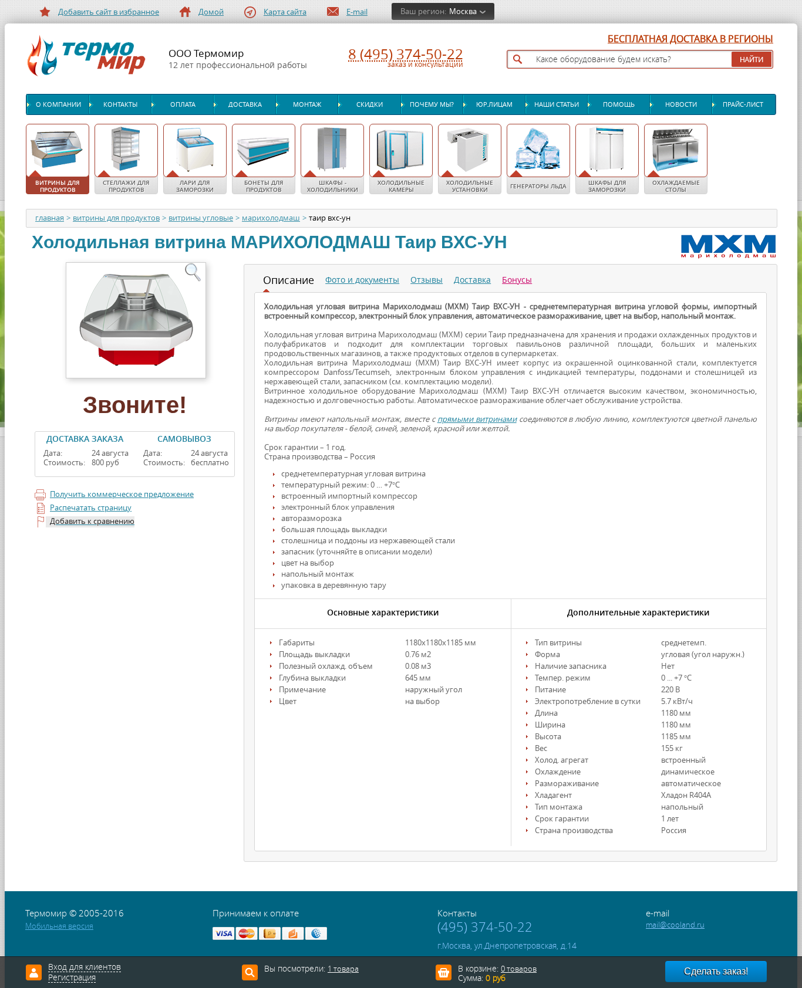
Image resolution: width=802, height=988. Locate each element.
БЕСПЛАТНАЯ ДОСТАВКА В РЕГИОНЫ (690, 39)
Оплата (183, 104)
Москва (463, 11)
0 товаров (519, 969)
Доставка (245, 104)
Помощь (619, 104)
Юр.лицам (494, 104)
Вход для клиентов (84, 967)
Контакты (120, 104)
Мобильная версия (59, 926)
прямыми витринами (477, 419)
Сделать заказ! (716, 971)
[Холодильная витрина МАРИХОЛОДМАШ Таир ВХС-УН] (135, 319)
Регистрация (72, 978)
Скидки (369, 104)
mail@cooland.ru (675, 925)
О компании (58, 104)
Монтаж (307, 104)
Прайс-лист (743, 104)
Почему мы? (432, 104)
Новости (681, 104)
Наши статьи (556, 104)
